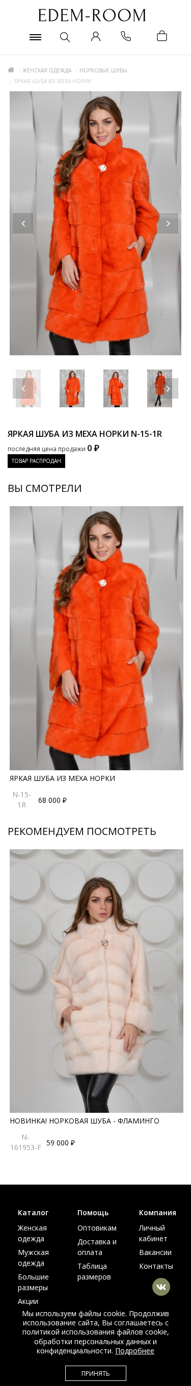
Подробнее (134, 1350)
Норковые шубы (103, 70)
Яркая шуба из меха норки (62, 778)
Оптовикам (97, 1228)
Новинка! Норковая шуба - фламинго (84, 1121)
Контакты (156, 1266)
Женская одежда (46, 70)
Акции (28, 1301)
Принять (95, 1373)
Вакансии (155, 1252)
